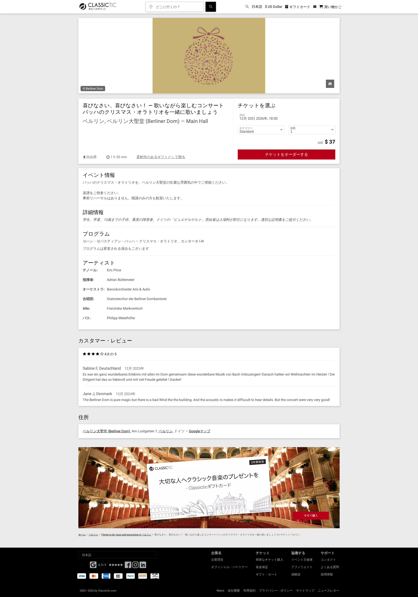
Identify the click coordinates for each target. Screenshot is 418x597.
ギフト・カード (266, 574)
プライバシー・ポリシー (276, 590)
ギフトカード (299, 7)
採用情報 (327, 574)
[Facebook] (93, 564)
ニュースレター (328, 590)
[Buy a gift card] (209, 487)
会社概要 (234, 590)
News (220, 590)
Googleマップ (199, 431)
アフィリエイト (302, 567)
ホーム (82, 534)
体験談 (295, 574)
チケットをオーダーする (286, 154)
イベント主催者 (302, 559)
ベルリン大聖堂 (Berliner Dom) (106, 431)
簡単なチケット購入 (269, 559)
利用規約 (249, 590)
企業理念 (217, 559)
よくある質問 (330, 567)
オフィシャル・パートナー (229, 567)
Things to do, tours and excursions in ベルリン (126, 534)
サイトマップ (305, 590)
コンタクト (328, 559)
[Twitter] (135, 566)
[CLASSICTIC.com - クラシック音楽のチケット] (97, 6)
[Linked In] (143, 566)
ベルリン (166, 431)
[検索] (211, 7)
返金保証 (262, 567)
